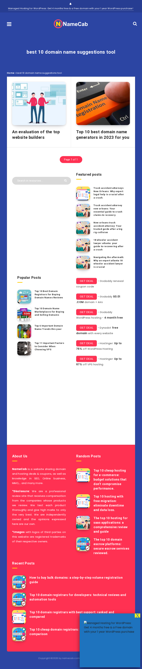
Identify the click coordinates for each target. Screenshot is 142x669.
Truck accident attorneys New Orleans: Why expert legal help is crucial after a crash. (109, 193)
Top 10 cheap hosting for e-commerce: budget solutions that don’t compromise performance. (110, 479)
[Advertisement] (71, 407)
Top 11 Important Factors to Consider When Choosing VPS (49, 346)
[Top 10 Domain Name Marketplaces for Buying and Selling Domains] (24, 314)
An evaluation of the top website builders (36, 134)
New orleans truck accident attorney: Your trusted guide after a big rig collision (108, 227)
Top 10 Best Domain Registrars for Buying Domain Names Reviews (49, 294)
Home (10, 73)
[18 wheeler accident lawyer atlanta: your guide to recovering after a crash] (83, 245)
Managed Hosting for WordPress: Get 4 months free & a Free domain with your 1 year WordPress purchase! (71, 8)
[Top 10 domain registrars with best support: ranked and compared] (19, 617)
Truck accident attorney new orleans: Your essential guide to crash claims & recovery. (108, 210)
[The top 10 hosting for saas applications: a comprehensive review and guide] (83, 523)
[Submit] (66, 180)
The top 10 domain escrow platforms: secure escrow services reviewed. (111, 546)
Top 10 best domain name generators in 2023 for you (102, 134)
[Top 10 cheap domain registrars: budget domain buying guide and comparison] (19, 634)
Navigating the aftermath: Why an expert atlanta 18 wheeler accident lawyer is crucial (109, 262)
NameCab (19, 469)
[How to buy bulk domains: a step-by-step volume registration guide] (19, 582)
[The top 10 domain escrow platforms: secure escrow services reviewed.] (83, 544)
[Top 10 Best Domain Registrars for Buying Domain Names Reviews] (24, 297)
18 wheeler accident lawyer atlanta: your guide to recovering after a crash (109, 245)
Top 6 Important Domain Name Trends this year (49, 327)
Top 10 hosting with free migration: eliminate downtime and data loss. (109, 503)
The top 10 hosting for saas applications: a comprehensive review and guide (111, 524)
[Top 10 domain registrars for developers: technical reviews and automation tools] (19, 600)
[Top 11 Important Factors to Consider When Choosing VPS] (24, 348)
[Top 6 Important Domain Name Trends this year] (24, 331)
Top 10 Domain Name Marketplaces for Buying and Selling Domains (49, 311)
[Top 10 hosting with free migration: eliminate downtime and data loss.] (83, 501)
